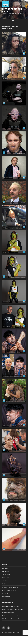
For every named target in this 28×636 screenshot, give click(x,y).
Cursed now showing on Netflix (10, 606)
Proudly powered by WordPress (10, 632)
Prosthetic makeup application (10, 587)
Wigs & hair (5, 593)
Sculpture (4, 584)
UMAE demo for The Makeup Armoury (12, 619)
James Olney (5, 568)
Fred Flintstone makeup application (11, 615)
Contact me (5, 577)
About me (5, 580)
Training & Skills (6, 574)
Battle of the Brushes (8, 612)
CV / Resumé (5, 571)
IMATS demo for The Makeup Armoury (12, 609)
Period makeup (6, 596)
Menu (14, 21)
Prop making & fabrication (9, 590)
